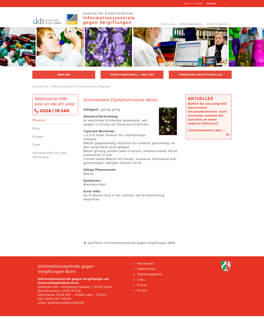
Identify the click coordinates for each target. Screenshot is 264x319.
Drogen (37, 136)
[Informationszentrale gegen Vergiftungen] (108, 18)
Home (187, 3)
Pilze (36, 128)
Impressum (145, 263)
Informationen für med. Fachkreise (49, 155)
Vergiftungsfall (217, 24)
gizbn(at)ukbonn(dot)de (66, 302)
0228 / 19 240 (55, 111)
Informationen (190, 24)
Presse (142, 285)
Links (141, 279)
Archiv (142, 290)
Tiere (36, 144)
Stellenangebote (149, 274)
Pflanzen (104, 86)
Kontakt (198, 3)
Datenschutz (146, 269)
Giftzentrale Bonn (63, 86)
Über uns (167, 24)
